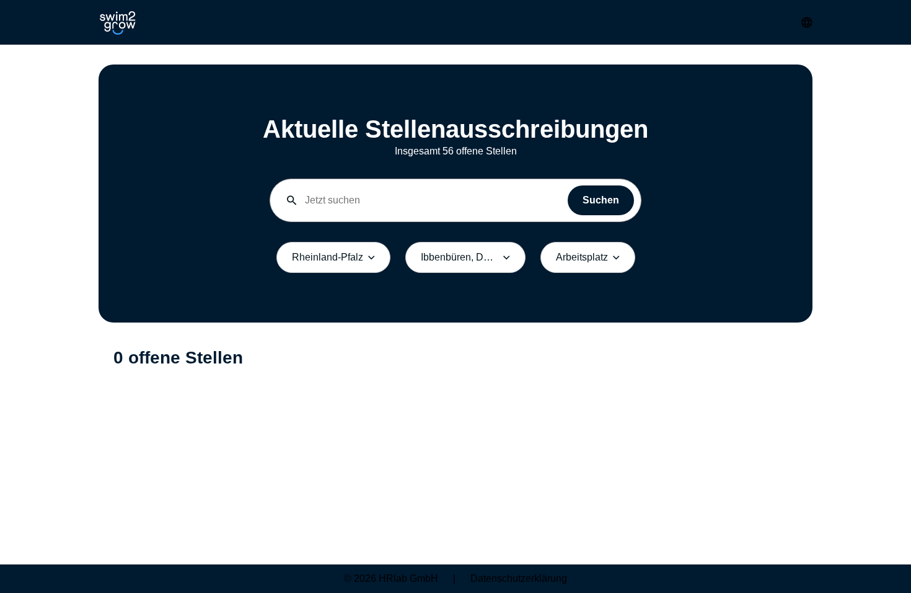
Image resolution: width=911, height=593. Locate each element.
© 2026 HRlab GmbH (391, 578)
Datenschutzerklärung (518, 578)
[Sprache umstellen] (806, 22)
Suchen (601, 200)
